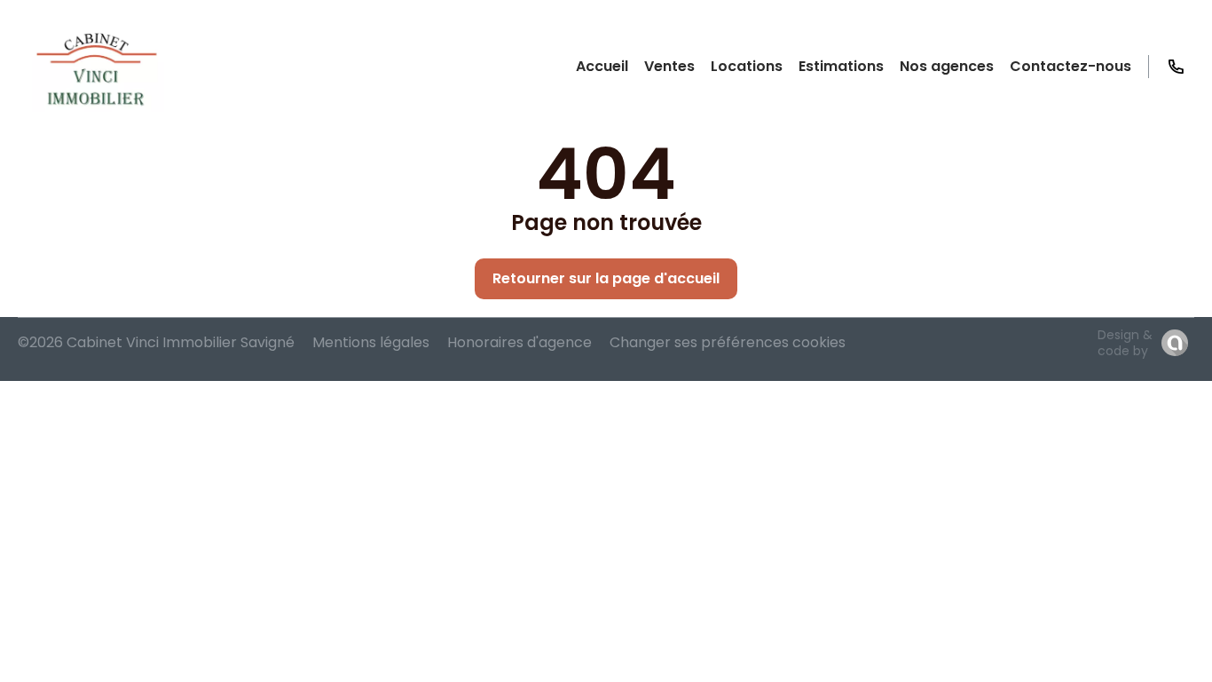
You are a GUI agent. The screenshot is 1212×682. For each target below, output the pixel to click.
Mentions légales (370, 342)
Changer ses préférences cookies (728, 342)
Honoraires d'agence (519, 342)
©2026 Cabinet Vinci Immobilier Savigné (156, 342)
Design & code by (1125, 343)
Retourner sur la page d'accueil (606, 278)
